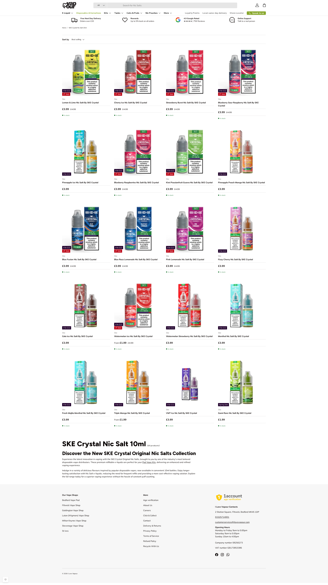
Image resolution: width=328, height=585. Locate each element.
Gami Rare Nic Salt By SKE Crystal (234, 413)
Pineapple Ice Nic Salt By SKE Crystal (80, 182)
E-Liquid (66, 13)
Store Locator (237, 13)
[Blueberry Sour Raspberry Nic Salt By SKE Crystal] (242, 72)
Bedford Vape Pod (71, 500)
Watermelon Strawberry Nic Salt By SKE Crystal (189, 336)
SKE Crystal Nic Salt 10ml (78, 28)
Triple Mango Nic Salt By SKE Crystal (132, 413)
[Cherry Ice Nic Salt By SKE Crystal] (138, 72)
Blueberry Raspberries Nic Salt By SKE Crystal (136, 182)
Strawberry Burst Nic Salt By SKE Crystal (186, 102)
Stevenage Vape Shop (72, 525)
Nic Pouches (152, 13)
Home (64, 28)
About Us (147, 505)
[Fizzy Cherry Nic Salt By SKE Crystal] (242, 229)
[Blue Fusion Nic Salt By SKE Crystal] (86, 229)
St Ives (65, 531)
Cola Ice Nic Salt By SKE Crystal (77, 336)
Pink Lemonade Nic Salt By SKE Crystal (185, 259)
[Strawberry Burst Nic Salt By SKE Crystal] (190, 72)
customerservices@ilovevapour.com (232, 522)
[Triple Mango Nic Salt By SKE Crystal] (138, 382)
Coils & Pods (133, 13)
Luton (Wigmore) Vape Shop (75, 515)
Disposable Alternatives (88, 13)
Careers (147, 510)
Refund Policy (149, 541)
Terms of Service (151, 536)
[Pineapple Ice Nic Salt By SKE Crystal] (86, 152)
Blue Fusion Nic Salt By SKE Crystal (79, 259)
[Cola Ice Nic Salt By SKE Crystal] (86, 305)
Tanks (117, 13)
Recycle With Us (151, 546)
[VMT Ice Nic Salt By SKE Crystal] (190, 382)
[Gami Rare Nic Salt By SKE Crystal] (242, 382)
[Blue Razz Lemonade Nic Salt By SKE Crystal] (138, 229)
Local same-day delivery (215, 13)
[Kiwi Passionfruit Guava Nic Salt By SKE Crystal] (190, 152)
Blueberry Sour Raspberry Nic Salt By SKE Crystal (238, 104)
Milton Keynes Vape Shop (74, 520)
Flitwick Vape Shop (71, 505)
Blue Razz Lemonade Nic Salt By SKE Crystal (135, 259)
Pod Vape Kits (149, 462)
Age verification (150, 500)
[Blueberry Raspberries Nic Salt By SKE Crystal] (138, 152)
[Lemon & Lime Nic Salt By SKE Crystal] (86, 72)
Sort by (65, 39)
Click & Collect (150, 515)
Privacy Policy (150, 531)
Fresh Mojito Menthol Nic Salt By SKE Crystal (83, 413)
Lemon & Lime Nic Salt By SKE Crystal (80, 102)
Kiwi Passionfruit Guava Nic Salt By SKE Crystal (189, 182)
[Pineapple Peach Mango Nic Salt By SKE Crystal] (242, 152)
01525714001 (222, 517)
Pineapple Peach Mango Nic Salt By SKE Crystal (241, 182)
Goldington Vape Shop (73, 510)
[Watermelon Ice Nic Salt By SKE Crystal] (138, 305)
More (166, 13)
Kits (106, 13)
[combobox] (165, 5)
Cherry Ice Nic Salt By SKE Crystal (130, 102)
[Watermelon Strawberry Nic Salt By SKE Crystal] (190, 305)
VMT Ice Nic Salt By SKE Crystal (181, 413)
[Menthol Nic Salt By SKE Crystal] (242, 305)
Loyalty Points (192, 13)
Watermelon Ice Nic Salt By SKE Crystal (133, 336)
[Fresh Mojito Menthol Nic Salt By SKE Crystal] (86, 382)
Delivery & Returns (152, 525)
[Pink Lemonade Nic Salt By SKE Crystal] (190, 229)
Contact (147, 520)
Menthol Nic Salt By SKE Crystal (233, 336)
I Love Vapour (72, 574)
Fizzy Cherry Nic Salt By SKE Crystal (235, 259)
